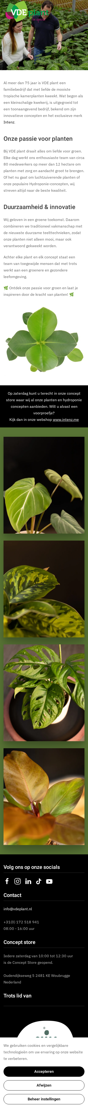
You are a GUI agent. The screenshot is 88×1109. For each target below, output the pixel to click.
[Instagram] (17, 880)
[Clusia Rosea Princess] (44, 339)
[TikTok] (38, 880)
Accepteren (44, 1071)
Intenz (9, 122)
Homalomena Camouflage (44, 589)
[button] (82, 11)
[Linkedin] (28, 880)
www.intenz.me (66, 419)
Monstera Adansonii (44, 692)
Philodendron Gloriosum (44, 485)
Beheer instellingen (44, 1099)
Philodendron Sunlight (44, 796)
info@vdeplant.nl (18, 909)
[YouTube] (49, 880)
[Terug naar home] (27, 11)
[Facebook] (7, 880)
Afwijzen (44, 1085)
